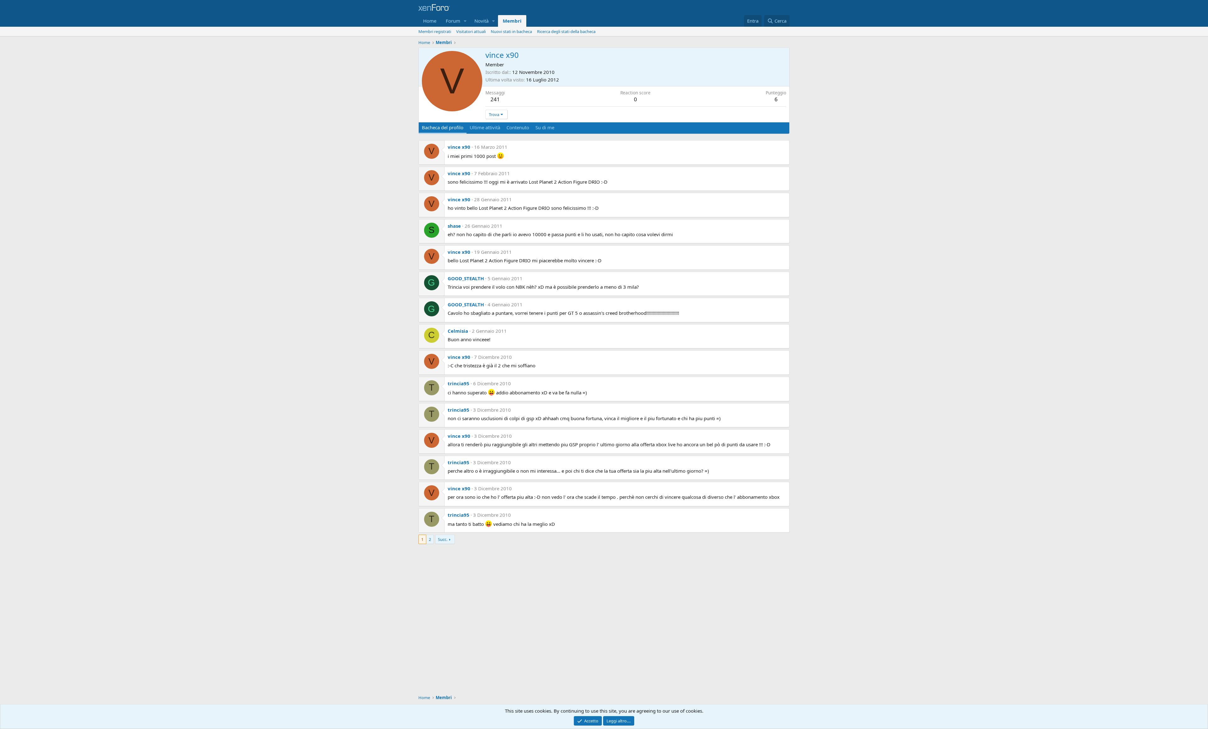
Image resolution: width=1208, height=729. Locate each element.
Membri (512, 21)
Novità (481, 21)
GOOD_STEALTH (466, 278)
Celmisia (458, 331)
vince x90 (459, 147)
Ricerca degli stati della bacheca (566, 31)
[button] (465, 21)
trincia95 (458, 383)
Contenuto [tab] (517, 127)
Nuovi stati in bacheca (511, 31)
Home (429, 21)
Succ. (442, 539)
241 (495, 99)
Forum (453, 21)
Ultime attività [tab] (485, 127)
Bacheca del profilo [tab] (442, 127)
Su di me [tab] (544, 127)
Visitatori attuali (471, 31)
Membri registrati (434, 31)
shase (454, 226)
